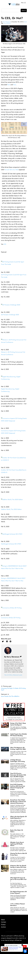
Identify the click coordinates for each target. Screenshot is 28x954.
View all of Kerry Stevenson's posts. (13, 675)
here (8, 85)
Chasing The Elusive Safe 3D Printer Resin (18, 854)
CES (5, 244)
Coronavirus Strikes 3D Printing (10, 618)
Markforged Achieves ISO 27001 (11, 544)
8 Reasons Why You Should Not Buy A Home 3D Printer (18, 866)
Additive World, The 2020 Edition (11, 509)
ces (4, 23)
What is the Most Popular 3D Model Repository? (18, 817)
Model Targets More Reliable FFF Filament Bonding (18, 735)
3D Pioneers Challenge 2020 (10, 315)
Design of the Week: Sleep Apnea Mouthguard (18, 724)
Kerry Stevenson (6, 22)
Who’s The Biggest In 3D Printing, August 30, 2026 (18, 748)
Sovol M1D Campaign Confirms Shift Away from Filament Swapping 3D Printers (17, 787)
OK (25, 947)
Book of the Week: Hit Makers (16, 831)
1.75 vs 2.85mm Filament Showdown (17, 904)
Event (25, 22)
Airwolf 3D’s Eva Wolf (11, 170)
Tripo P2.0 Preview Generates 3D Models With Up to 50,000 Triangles (18, 775)
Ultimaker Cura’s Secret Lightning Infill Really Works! (17, 843)
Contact (3, 922)
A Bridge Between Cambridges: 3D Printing (17, 760)
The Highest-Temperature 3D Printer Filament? (18, 892)
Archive (3, 927)
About (3, 919)
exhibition (8, 23)
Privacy (3, 924)
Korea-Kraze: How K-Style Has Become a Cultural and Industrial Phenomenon (18, 801)
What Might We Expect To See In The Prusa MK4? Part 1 (18, 879)
